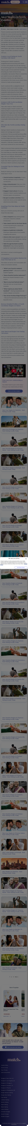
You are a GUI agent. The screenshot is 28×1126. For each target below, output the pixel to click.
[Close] (26, 558)
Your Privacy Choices (21, 567)
